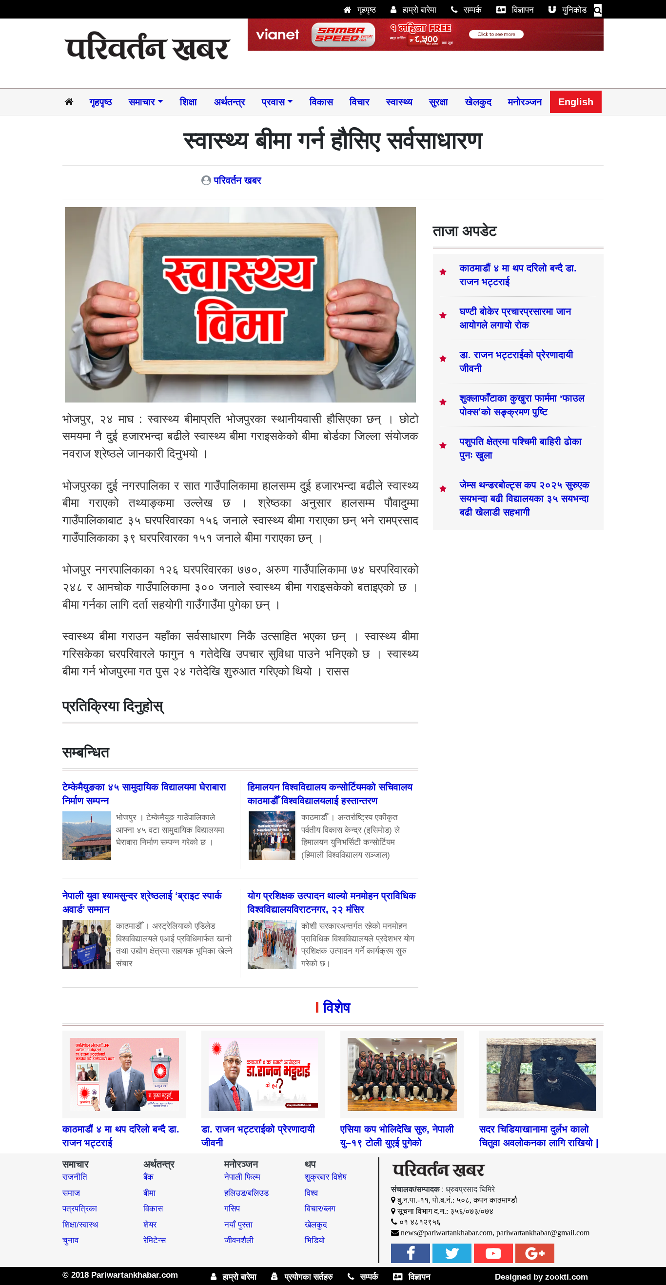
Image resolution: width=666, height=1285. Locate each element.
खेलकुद (478, 101)
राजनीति (74, 1177)
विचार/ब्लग (320, 1208)
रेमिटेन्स (154, 1240)
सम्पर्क (471, 10)
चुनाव (70, 1240)
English (575, 101)
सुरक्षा (438, 101)
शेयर (150, 1224)
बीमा (149, 1193)
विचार (360, 101)
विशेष (336, 1007)
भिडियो (315, 1240)
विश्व (311, 1193)
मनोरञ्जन (525, 101)
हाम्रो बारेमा (418, 10)
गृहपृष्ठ (365, 10)
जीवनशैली (239, 1240)
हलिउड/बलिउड (246, 1193)
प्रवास (273, 101)
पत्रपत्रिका (79, 1208)
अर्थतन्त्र (229, 101)
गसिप (232, 1208)
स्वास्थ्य (399, 101)
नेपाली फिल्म (242, 1177)
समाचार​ (142, 101)
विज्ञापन (521, 10)
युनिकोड (573, 10)
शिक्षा (188, 101)
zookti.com (566, 1277)
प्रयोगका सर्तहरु (307, 1277)
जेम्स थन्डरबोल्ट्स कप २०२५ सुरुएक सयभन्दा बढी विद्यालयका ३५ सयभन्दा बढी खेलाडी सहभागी (524, 498)
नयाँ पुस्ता (238, 1224)
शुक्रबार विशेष (326, 1177)
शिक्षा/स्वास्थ (80, 1224)
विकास (321, 101)
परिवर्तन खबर (237, 180)
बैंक (148, 1177)
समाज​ (71, 1193)
